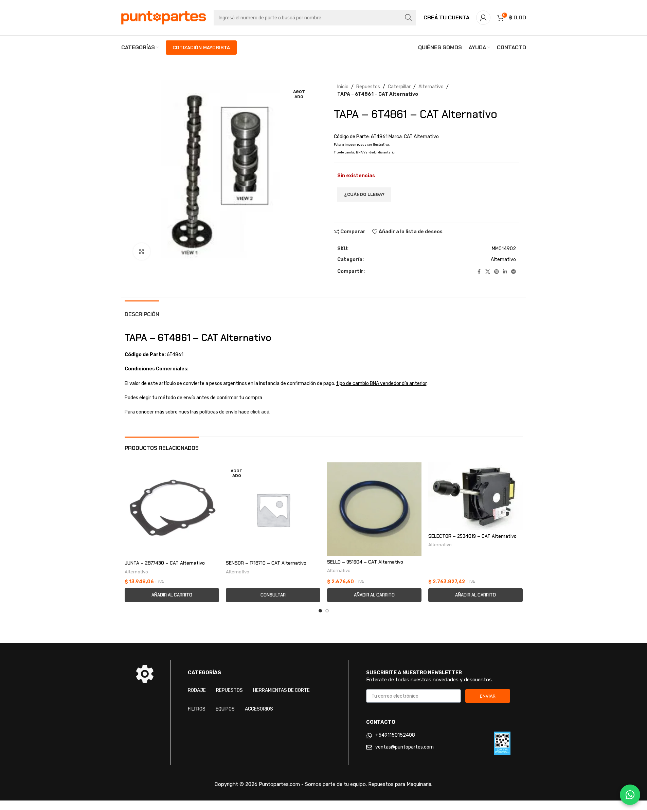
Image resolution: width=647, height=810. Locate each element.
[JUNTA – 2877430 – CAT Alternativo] (172, 509)
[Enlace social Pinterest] (496, 272)
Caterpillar (399, 87)
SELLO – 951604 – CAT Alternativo (365, 562)
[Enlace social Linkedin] (505, 272)
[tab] (142, 310)
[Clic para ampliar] (141, 251)
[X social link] (487, 272)
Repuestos (368, 87)
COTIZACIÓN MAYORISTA (201, 47)
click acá (259, 412)
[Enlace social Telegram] (513, 272)
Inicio (342, 87)
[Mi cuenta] (483, 17)
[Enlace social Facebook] (479, 272)
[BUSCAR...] (408, 17)
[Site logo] (163, 17)
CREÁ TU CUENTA (446, 17)
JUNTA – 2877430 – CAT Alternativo (165, 563)
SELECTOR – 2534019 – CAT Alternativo (472, 536)
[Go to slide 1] (320, 610)
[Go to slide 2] (327, 610)
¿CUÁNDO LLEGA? (364, 194)
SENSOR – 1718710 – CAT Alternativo (266, 563)
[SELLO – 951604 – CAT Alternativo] (374, 509)
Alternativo (431, 87)
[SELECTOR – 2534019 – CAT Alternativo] (475, 496)
